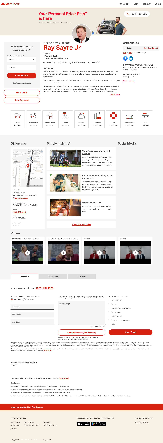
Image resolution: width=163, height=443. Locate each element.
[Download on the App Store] (83, 424)
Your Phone (30, 299)
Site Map (13, 428)
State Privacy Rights (49, 425)
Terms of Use (15, 425)
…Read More (115, 94)
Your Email (17, 299)
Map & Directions (21, 198)
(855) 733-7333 (48, 350)
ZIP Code (11, 67)
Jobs (136, 4)
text (130, 52)
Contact (147, 4)
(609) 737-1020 (19, 212)
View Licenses (128, 81)
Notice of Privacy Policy (31, 425)
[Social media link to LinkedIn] (131, 58)
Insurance (123, 4)
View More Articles (81, 224)
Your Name (16, 307)
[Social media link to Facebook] (125, 58)
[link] (10, 4)
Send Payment (22, 100)
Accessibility (47, 422)
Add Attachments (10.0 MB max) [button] (81, 333)
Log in (158, 4)
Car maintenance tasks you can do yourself (97, 176)
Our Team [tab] (82, 276)
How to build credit (91, 203)
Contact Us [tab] (24, 277)
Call (124, 52)
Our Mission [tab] (53, 276)
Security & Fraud (29, 422)
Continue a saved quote (22, 83)
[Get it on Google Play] (98, 424)
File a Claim (21, 93)
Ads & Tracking (15, 422)
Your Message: (64, 304)
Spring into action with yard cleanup (96, 152)
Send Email (130, 332)
